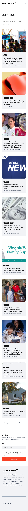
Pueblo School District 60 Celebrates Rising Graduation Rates (13, 186)
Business (5, 21)
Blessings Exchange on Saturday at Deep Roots (13, 412)
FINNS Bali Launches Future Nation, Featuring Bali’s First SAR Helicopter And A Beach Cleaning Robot (12, 60)
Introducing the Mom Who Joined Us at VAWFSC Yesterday (13, 269)
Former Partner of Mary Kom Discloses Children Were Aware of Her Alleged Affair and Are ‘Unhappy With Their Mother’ (13, 144)
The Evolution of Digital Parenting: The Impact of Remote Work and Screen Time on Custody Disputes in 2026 (13, 351)
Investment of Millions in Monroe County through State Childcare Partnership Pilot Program (13, 228)
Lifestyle (12, 21)
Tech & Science (7, 24)
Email (3, 443)
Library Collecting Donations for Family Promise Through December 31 (12, 372)
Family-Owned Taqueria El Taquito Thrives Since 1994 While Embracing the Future (12, 309)
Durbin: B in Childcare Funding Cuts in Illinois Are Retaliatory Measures (13, 102)
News (19, 21)
